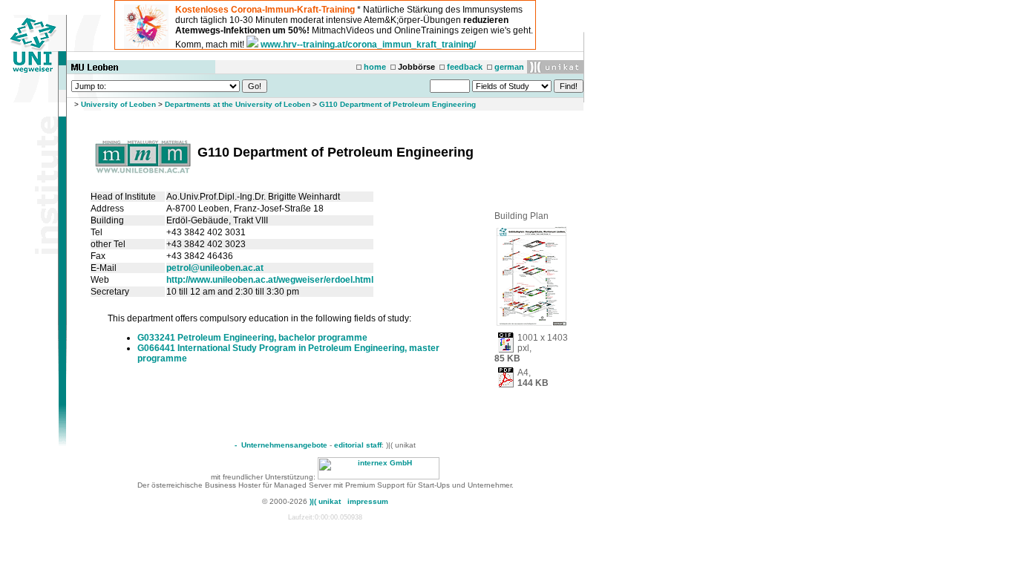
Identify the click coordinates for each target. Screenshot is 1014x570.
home (375, 66)
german (509, 66)
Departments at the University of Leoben (237, 104)
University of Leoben (118, 104)
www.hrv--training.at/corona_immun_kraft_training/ (368, 44)
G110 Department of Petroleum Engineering (397, 104)
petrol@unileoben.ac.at (215, 268)
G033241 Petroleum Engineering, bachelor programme (252, 337)
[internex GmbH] (378, 477)
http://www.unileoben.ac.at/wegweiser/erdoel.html (269, 280)
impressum (367, 501)
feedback (465, 66)
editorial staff (358, 445)
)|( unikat (325, 501)
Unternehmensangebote (284, 445)
